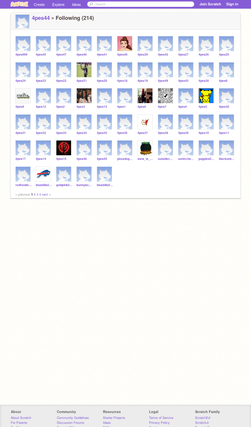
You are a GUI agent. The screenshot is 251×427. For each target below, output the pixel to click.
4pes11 (224, 133)
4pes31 (20, 133)
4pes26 (204, 54)
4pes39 (183, 133)
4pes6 (142, 107)
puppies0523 (207, 159)
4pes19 (143, 81)
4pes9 (19, 107)
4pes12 (41, 107)
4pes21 (81, 81)
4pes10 (204, 133)
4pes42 (163, 54)
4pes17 (20, 159)
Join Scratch (210, 4)
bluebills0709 (105, 185)
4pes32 (41, 133)
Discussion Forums (70, 422)
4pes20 (102, 81)
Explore (58, 4)
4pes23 (41, 81)
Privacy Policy (159, 422)
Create (39, 4)
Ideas (76, 4)
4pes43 (183, 81)
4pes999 (21, 54)
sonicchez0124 (186, 159)
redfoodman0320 (23, 185)
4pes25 (224, 54)
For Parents (19, 422)
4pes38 (163, 133)
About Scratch (21, 417)
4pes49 (163, 81)
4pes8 (223, 81)
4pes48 (81, 159)
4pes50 (102, 159)
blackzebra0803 (227, 159)
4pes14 (41, 159)
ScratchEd (202, 417)
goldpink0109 (64, 185)
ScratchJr (202, 422)
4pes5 (203, 107)
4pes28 (204, 81)
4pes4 (182, 107)
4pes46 (81, 54)
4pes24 (20, 81)
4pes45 (41, 54)
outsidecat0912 (166, 159)
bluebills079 (44, 185)
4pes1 (121, 107)
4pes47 (61, 54)
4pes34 (81, 133)
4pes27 (183, 54)
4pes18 (122, 81)
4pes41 (102, 54)
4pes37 (143, 133)
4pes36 (122, 133)
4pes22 (61, 81)
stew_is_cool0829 (146, 159)
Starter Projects (114, 417)
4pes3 (80, 107)
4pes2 (60, 107)
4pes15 (61, 159)
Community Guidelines (73, 417)
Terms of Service (161, 417)
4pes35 (102, 133)
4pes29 (143, 54)
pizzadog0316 (125, 159)
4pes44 (41, 18)
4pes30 (224, 107)
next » (46, 194)
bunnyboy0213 (84, 185)
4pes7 (162, 107)
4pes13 (102, 107)
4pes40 (122, 54)
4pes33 (61, 133)
